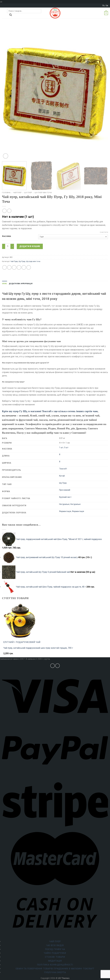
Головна (6, 192)
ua (107, 5)
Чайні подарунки (55, 953)
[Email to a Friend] (19, 267)
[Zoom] (5, 156)
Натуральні (64, 504)
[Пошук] (10, 15)
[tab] (4, 283)
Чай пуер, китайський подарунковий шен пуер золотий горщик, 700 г (38, 648)
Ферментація (65, 511)
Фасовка (6, 236)
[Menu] (3, 13)
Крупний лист (65, 497)
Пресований (64, 490)
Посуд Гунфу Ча (55, 949)
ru (103, 5)
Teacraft (63, 469)
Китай (62, 476)
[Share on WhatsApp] (4, 267)
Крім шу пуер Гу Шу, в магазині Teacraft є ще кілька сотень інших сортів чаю (50, 411)
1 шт (61, 447)
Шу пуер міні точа (43, 192)
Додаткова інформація (20, 284)
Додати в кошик (29, 246)
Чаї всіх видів (55, 945)
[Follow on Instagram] (52, 665)
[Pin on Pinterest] (24, 267)
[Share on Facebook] (9, 267)
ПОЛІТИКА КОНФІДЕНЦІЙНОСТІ (55, 964)
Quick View (9, 655)
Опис (4, 284)
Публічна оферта (55, 972)
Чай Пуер (17, 192)
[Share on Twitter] (14, 267)
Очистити (104, 232)
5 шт (66, 447)
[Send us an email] (57, 665)
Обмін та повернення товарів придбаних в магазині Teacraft (55, 968)
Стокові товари (55, 957)
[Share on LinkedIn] (28, 267)
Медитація (55, 961)
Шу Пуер (28, 192)
